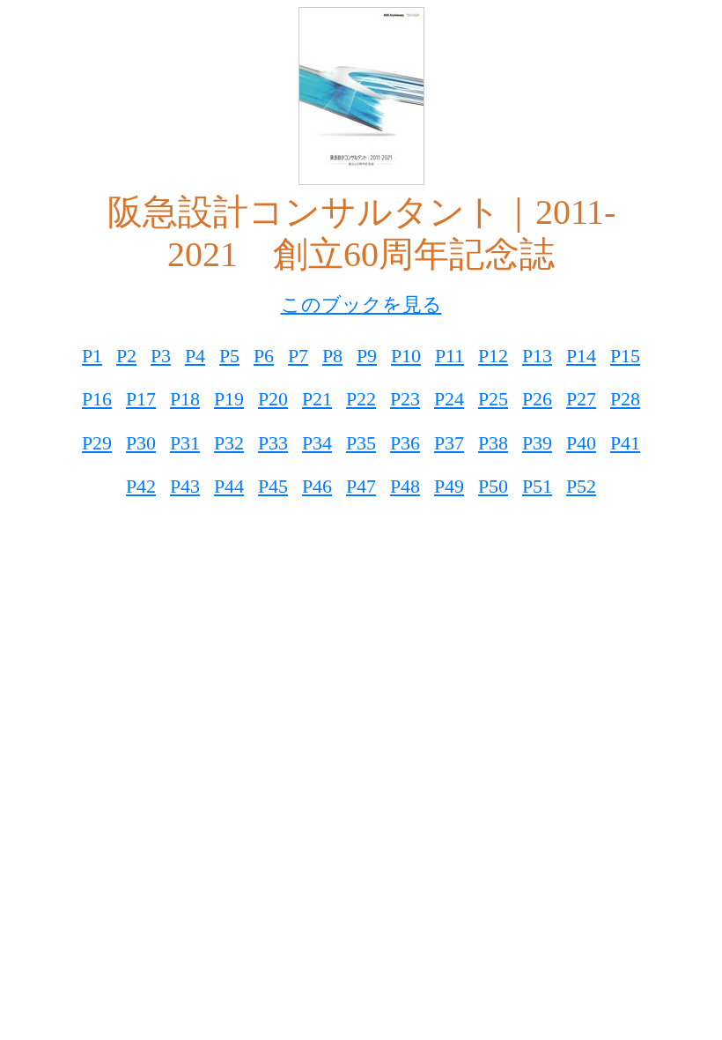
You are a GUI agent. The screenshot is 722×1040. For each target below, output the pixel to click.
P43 (185, 486)
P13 (537, 356)
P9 (367, 356)
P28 (625, 399)
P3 (161, 356)
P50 (493, 486)
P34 (317, 443)
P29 (97, 443)
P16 (97, 399)
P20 (273, 399)
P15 (625, 356)
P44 (229, 486)
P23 (405, 399)
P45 (273, 486)
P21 (317, 399)
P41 (625, 443)
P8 (332, 356)
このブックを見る (361, 304)
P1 (92, 356)
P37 (449, 443)
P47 (361, 486)
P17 (141, 399)
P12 (493, 356)
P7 (298, 356)
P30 (141, 443)
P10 (406, 356)
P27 (581, 399)
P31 (185, 443)
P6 (264, 356)
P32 (229, 443)
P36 (405, 443)
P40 (581, 443)
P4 (195, 356)
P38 (493, 443)
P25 (493, 399)
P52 (581, 486)
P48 (405, 486)
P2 (126, 356)
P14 (581, 356)
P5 (229, 356)
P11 (449, 356)
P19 (229, 399)
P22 (361, 399)
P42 (141, 486)
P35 (361, 443)
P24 (449, 399)
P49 (449, 486)
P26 (537, 399)
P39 (537, 443)
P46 (317, 486)
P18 (185, 399)
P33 (273, 443)
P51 (537, 486)
